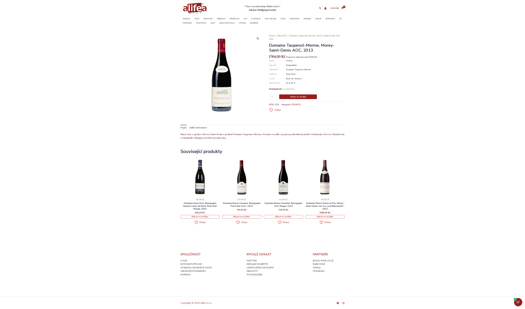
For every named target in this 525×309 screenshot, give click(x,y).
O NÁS (183, 260)
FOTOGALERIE (254, 274)
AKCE (213, 23)
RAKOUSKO (208, 19)
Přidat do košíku (298, 97)
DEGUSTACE (201, 23)
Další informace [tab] (198, 127)
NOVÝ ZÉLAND (270, 19)
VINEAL (317, 267)
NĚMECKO (221, 19)
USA (245, 19)
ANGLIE (318, 19)
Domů (272, 35)
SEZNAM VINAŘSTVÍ (257, 264)
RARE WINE (319, 264)
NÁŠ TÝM (252, 260)
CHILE (283, 19)
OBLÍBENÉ (254, 23)
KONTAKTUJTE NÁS (191, 264)
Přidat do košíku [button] (200, 217)
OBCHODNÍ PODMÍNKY (193, 271)
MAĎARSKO (330, 19)
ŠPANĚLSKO (234, 19)
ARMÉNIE (307, 19)
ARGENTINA (294, 19)
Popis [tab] (183, 127)
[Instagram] (343, 303)
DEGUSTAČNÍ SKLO (227, 23)
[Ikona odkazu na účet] (325, 8)
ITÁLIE (196, 19)
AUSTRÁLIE (255, 19)
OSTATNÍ (242, 23)
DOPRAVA (185, 274)
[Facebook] (338, 303)
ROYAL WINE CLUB (323, 260)
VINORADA (318, 271)
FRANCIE (186, 19)
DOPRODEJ (187, 23)
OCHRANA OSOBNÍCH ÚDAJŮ (196, 267)
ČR (340, 19)
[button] (320, 8)
